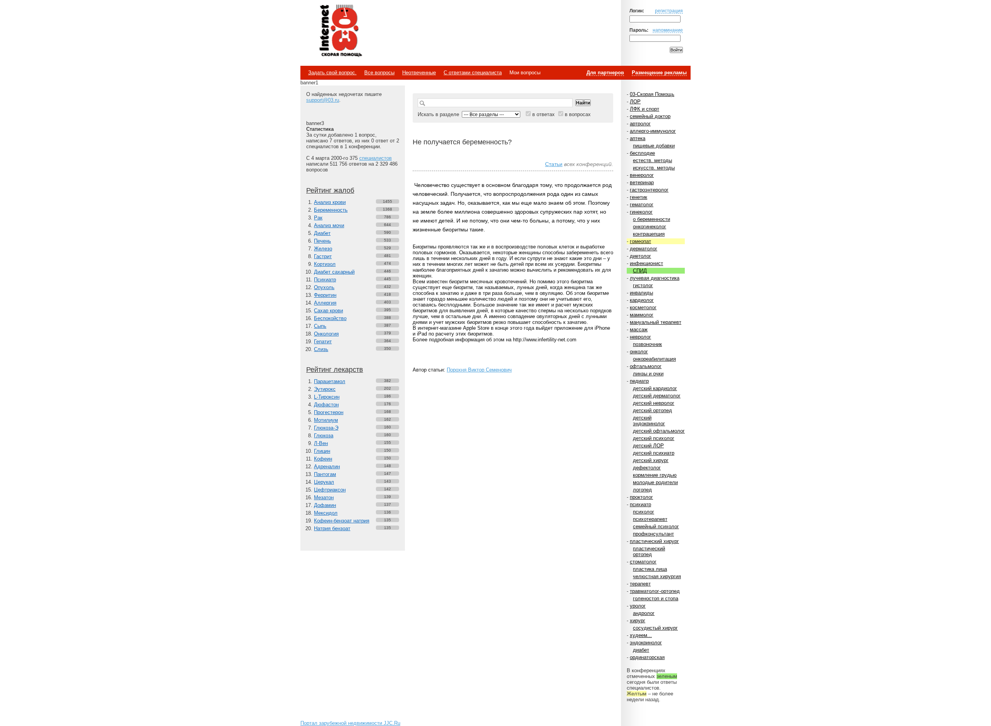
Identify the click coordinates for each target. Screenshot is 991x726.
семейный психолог (656, 526)
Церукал (324, 482)
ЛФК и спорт (644, 109)
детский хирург (651, 460)
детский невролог (653, 403)
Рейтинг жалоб (330, 190)
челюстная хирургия (657, 576)
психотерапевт (650, 519)
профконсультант (653, 534)
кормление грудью (655, 475)
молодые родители (655, 482)
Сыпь (320, 326)
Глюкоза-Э (326, 428)
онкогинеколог (649, 226)
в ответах (543, 114)
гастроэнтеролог (649, 190)
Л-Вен (321, 443)
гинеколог (641, 212)
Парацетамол (329, 381)
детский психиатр (653, 453)
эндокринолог (646, 643)
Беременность (331, 210)
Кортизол (325, 264)
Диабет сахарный (334, 272)
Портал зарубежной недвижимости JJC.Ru (350, 723)
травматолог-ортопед (655, 591)
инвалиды (641, 293)
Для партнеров (605, 72)
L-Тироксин (326, 397)
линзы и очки (648, 374)
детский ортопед (652, 410)
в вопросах (578, 114)
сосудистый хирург (655, 628)
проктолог (641, 497)
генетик (638, 197)
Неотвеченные (419, 72)
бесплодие (642, 153)
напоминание (668, 30)
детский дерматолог (657, 396)
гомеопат (640, 241)
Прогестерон (328, 412)
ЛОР (635, 101)
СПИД (640, 271)
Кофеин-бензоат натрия (341, 521)
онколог (639, 351)
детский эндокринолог (649, 420)
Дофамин (325, 505)
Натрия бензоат (332, 528)
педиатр (639, 381)
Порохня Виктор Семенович (479, 370)
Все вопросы (379, 72)
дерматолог (643, 249)
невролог (640, 337)
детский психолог (653, 438)
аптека (637, 138)
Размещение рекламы (659, 72)
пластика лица (650, 569)
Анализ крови (330, 202)
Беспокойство (330, 318)
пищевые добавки (654, 146)
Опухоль (324, 287)
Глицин (322, 451)
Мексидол (326, 513)
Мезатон (324, 497)
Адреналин (327, 466)
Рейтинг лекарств (334, 369)
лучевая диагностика (654, 278)
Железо (323, 249)
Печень (322, 241)
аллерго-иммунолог (653, 131)
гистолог (643, 285)
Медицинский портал (340, 31)
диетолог (640, 256)
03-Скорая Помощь (652, 94)
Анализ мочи (329, 225)
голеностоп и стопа (655, 598)
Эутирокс (325, 389)
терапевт (640, 584)
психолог (643, 512)
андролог (644, 613)
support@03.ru (322, 100)
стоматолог (643, 562)
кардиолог (642, 300)
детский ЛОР (648, 446)
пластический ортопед (649, 551)
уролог (638, 606)
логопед (642, 490)
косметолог (643, 307)
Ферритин (325, 295)
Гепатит (323, 341)
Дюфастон (326, 405)
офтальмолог (646, 366)
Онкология (326, 334)
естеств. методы (652, 160)
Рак (318, 218)
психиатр (640, 504)
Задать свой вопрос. (332, 72)
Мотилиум (326, 420)
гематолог (641, 204)
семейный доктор (650, 116)
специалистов (375, 158)
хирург (637, 620)
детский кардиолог (655, 388)
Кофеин (323, 459)
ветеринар (642, 182)
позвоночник (647, 344)
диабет (641, 650)
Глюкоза (323, 435)
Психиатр (325, 280)
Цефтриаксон (330, 490)
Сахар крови (328, 310)
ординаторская (647, 657)
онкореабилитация (654, 359)
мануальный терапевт (655, 322)
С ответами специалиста (473, 72)
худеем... (641, 635)
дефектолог (647, 468)
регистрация (669, 10)
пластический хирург (654, 541)
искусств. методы (654, 168)
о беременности (651, 219)
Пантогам (325, 474)
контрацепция (649, 234)
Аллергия (325, 303)
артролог (640, 124)
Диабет (322, 233)
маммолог (641, 315)
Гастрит (323, 256)
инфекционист (646, 263)
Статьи (553, 164)
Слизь (321, 349)
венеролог (642, 175)
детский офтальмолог (659, 431)
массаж (639, 329)
